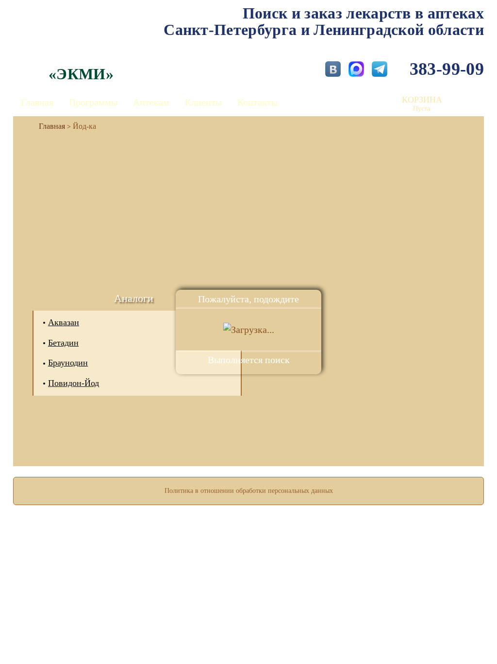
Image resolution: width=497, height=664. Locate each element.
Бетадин (63, 343)
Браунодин (68, 362)
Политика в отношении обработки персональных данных (249, 490)
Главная (37, 102)
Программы (93, 102)
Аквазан (63, 322)
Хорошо (249, 628)
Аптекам (151, 102)
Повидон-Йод (73, 383)
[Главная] (48, 126)
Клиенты (203, 102)
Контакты (257, 102)
